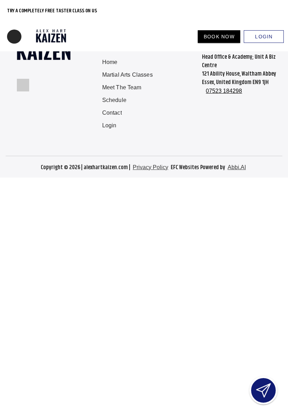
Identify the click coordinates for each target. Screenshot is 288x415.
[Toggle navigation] (14, 37)
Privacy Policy (150, 167)
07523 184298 (224, 91)
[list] (127, 94)
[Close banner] (269, 11)
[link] (127, 62)
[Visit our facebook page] (23, 85)
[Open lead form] (263, 390)
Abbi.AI (237, 167)
